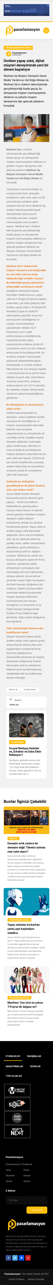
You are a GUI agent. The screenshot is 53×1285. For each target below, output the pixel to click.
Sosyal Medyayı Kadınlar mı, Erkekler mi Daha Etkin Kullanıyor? (25, 752)
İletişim (27, 1181)
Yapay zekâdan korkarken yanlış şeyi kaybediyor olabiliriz (23, 929)
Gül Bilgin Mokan (30, 690)
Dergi (8, 1170)
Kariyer (9, 1181)
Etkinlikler (10, 1175)
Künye (26, 1170)
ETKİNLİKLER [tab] (13, 1056)
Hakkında (28, 1164)
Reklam (27, 1175)
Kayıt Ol (38, 1210)
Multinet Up (13, 690)
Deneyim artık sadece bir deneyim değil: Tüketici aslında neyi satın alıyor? (26, 847)
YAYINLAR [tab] (35, 1066)
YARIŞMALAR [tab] (34, 1056)
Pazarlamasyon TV (15, 1164)
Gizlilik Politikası (16, 1279)
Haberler (13, 838)
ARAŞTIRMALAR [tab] (14, 1066)
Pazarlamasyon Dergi (18, 48)
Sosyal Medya (17, 742)
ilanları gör (14, 704)
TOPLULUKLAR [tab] (14, 1076)
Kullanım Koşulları (36, 1279)
